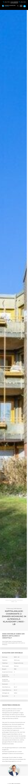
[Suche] (17, 6)
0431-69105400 (14, 3)
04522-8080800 (14, 2)
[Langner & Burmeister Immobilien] (11, 6)
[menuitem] (17, 6)
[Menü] (20, 6)
